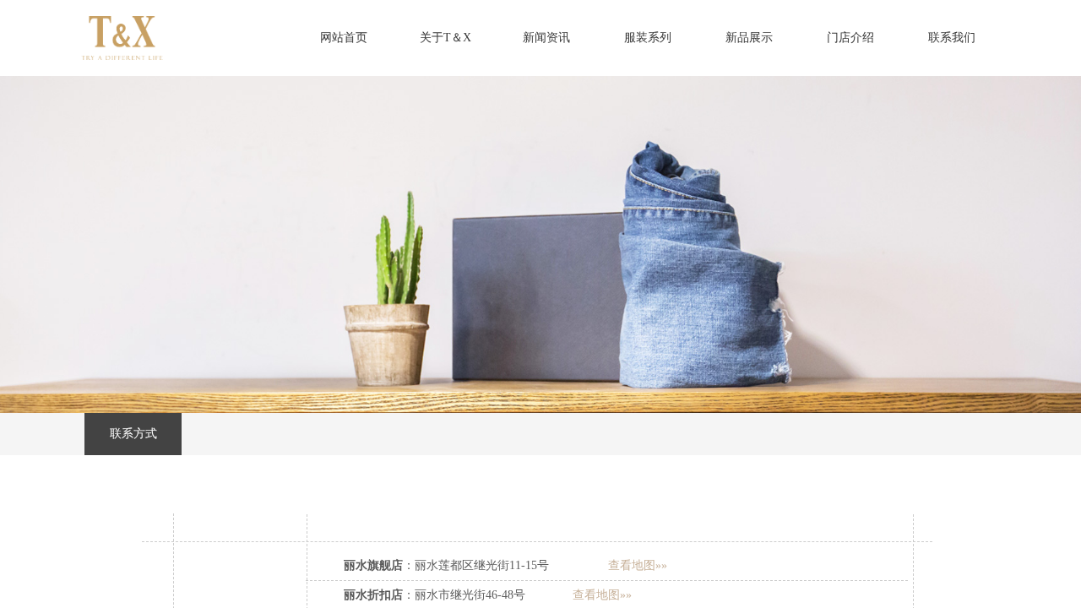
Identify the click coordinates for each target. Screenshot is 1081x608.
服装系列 (647, 37)
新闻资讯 (546, 37)
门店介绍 (850, 37)
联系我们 (951, 37)
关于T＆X (445, 37)
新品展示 (749, 37)
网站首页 (343, 37)
